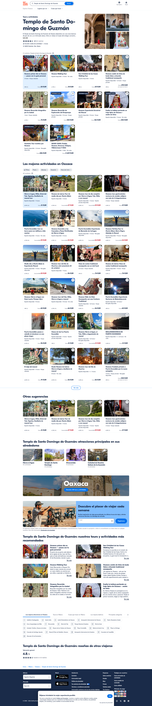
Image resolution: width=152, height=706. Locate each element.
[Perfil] (126, 2)
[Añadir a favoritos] (45, 56)
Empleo (105, 678)
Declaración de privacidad (48, 530)
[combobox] (47, 3)
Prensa (105, 684)
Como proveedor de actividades (119, 676)
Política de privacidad (77, 681)
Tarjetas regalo (107, 687)
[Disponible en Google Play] (61, 677)
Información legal (76, 678)
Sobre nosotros (107, 675)
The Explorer (106, 689)
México (30, 667)
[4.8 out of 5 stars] (28, 658)
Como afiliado (118, 685)
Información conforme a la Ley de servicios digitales (86, 689)
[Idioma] (119, 2)
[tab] (36, 614)
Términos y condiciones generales (81, 687)
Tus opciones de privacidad (79, 684)
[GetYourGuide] (25, 3)
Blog (104, 681)
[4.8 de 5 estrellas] (28, 41)
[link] (35, 72)
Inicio (24, 667)
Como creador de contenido (119, 681)
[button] (35, 72)
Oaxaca (37, 667)
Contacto (74, 675)
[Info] (53, 53)
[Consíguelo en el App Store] (61, 683)
